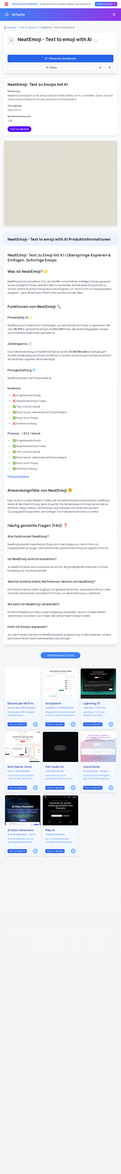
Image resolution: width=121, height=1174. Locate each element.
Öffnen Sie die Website (62, 58)
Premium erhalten (18, 476)
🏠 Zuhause (10, 27)
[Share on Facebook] (109, 67)
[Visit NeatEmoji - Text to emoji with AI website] (60, 183)
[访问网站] (35, 724)
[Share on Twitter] (100, 67)
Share (53, 67)
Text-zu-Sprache (28, 27)
